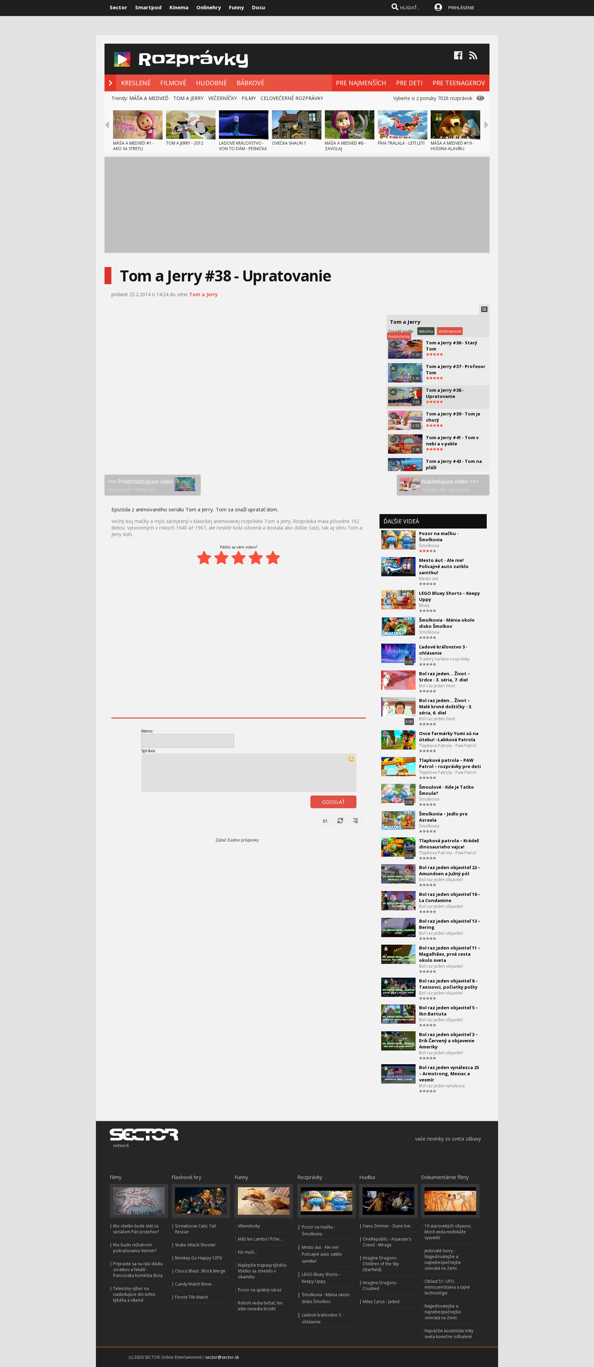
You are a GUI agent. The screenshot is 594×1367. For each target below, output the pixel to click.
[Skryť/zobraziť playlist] (484, 309)
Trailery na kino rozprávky (444, 659)
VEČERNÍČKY (222, 98)
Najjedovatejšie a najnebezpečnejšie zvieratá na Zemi (443, 1312)
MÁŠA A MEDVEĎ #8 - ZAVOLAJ (345, 146)
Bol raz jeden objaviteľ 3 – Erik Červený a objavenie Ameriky (448, 1040)
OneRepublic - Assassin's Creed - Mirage (387, 1242)
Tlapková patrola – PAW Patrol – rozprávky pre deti (450, 763)
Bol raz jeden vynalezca (442, 1086)
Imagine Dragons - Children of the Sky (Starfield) (381, 1263)
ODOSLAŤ (333, 802)
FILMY (249, 98)
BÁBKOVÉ (250, 83)
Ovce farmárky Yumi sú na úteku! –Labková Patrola (448, 736)
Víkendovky (249, 1226)
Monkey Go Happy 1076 (198, 1258)
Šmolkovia (429, 545)
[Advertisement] (297, 205)
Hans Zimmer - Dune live (386, 1226)
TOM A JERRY (188, 98)
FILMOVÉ (173, 83)
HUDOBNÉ (211, 83)
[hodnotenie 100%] (273, 557)
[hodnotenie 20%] (204, 557)
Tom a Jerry (203, 294)
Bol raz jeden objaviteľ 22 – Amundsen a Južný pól (449, 870)
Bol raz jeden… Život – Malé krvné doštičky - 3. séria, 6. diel (445, 706)
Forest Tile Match (191, 1297)
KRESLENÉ (136, 83)
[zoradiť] (355, 821)
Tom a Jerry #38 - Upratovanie (445, 393)
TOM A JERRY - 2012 (185, 143)
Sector (118, 7)
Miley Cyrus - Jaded (381, 1301)
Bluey (424, 605)
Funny (236, 7)
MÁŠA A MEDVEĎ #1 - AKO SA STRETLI (133, 146)
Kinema (178, 7)
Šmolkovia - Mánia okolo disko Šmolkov (447, 623)
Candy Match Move (193, 1284)
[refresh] (340, 821)
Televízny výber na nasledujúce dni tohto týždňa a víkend (134, 1294)
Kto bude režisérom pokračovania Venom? (134, 1248)
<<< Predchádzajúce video (140, 485)
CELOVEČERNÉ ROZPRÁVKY (292, 98)
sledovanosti (449, 331)
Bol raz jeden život (437, 686)
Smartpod (148, 7)
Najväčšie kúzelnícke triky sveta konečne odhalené (449, 1334)
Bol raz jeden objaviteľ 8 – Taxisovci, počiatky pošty (448, 984)
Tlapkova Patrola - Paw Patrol (447, 745)
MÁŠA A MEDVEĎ (148, 98)
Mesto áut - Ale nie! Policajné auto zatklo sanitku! (444, 566)
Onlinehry (208, 7)
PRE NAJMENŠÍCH (361, 83)
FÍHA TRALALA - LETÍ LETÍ (401, 143)
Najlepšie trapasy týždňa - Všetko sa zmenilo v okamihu (263, 1271)
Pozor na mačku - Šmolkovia (439, 536)
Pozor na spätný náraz (260, 1290)
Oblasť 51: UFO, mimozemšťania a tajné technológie (447, 1287)
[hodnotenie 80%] (255, 557)
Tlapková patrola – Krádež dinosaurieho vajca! (449, 843)
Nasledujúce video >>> (450, 485)
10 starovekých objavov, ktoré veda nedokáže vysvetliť (448, 1232)
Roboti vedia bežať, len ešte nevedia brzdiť (260, 1306)
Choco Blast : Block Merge (200, 1271)
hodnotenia (399, 336)
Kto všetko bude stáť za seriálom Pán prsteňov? (136, 1229)
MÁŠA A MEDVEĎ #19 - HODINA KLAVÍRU (452, 146)
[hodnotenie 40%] (221, 557)
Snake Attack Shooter (195, 1245)
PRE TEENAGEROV (458, 83)
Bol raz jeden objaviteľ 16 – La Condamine (449, 897)
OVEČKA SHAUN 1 (289, 143)
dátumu (426, 331)
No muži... (247, 1252)
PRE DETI (409, 83)
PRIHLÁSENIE (461, 7)
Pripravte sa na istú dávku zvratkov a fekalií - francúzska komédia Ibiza (138, 1269)
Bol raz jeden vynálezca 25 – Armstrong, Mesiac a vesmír (449, 1073)
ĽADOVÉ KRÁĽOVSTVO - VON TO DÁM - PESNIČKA (243, 146)
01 (325, 821)
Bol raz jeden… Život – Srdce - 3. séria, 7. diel (444, 676)
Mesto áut (428, 578)
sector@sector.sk (222, 1357)
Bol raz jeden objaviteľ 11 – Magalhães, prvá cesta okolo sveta (449, 954)
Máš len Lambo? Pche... (260, 1239)
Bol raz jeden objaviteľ (441, 879)
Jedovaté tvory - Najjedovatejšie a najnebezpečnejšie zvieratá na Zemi (443, 1259)
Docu (258, 7)
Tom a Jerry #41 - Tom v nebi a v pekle (452, 440)
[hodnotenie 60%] (238, 557)
